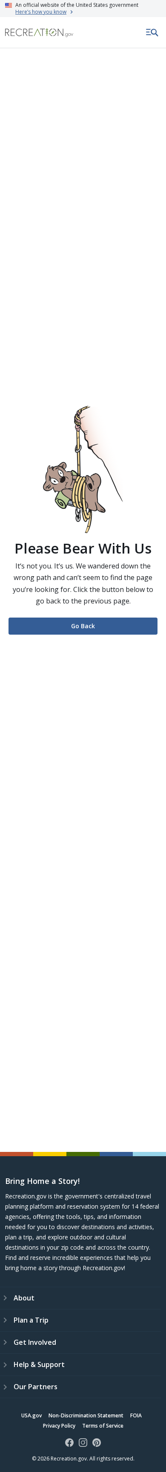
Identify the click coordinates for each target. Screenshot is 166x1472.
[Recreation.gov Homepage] (39, 32)
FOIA (136, 1415)
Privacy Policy (59, 1425)
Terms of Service (102, 1425)
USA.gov (31, 1415)
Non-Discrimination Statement (86, 1415)
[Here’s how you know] (83, 8)
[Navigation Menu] (152, 32)
